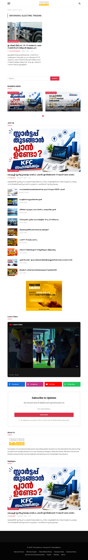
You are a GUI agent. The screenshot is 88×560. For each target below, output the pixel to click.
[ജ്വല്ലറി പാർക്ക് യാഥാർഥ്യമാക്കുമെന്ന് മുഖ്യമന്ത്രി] (12, 272)
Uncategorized (13, 41)
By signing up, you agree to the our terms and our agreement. (45, 420)
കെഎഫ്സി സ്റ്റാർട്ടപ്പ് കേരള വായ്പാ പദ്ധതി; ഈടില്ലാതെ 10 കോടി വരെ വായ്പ (23, 102)
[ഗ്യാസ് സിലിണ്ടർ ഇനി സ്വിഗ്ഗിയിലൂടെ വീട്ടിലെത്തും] (12, 252)
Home (9, 10)
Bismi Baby (12, 108)
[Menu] (9, 3)
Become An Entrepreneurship (35, 555)
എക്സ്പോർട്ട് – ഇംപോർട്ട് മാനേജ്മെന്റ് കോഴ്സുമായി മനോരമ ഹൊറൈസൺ (45, 260)
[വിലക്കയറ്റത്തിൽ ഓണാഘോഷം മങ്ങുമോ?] (12, 232)
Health (49, 555)
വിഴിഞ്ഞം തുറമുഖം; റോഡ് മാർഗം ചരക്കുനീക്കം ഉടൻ (37, 209)
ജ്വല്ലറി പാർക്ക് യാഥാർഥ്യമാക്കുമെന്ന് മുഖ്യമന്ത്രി (38, 270)
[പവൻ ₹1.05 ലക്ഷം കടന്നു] (12, 242)
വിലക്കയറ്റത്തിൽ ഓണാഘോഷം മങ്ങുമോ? (34, 230)
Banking (56, 555)
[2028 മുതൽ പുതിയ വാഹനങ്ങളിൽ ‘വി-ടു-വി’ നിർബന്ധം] (12, 222)
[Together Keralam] (44, 3)
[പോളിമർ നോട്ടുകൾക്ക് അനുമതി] (12, 202)
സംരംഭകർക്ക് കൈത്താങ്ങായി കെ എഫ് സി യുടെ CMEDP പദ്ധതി (62, 104)
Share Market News (45, 552)
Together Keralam (14, 51)
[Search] (79, 3)
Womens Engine (31, 552)
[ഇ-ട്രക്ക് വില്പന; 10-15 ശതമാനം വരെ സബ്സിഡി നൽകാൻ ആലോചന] (25, 32)
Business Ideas (59, 552)
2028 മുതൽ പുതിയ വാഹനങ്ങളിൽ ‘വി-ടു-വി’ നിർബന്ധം (39, 219)
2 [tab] (45, 116)
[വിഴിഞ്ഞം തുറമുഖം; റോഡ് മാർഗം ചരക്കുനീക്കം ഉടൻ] (12, 212)
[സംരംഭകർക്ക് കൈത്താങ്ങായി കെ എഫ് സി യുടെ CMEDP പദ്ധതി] (62, 101)
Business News (13, 92)
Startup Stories (19, 552)
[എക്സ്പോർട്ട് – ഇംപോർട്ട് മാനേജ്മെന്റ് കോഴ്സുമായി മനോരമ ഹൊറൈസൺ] (12, 262)
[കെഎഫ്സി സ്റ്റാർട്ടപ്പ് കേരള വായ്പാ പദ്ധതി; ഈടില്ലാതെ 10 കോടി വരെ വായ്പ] (44, 150)
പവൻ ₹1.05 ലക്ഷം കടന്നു (28, 240)
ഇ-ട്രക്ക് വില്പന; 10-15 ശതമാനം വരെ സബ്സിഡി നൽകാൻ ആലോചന (24, 46)
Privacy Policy (57, 420)
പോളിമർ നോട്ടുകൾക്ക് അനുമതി (30, 199)
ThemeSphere (56, 547)
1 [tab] (43, 116)
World (63, 555)
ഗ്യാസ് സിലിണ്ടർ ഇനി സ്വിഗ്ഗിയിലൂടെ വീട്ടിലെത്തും (37, 250)
